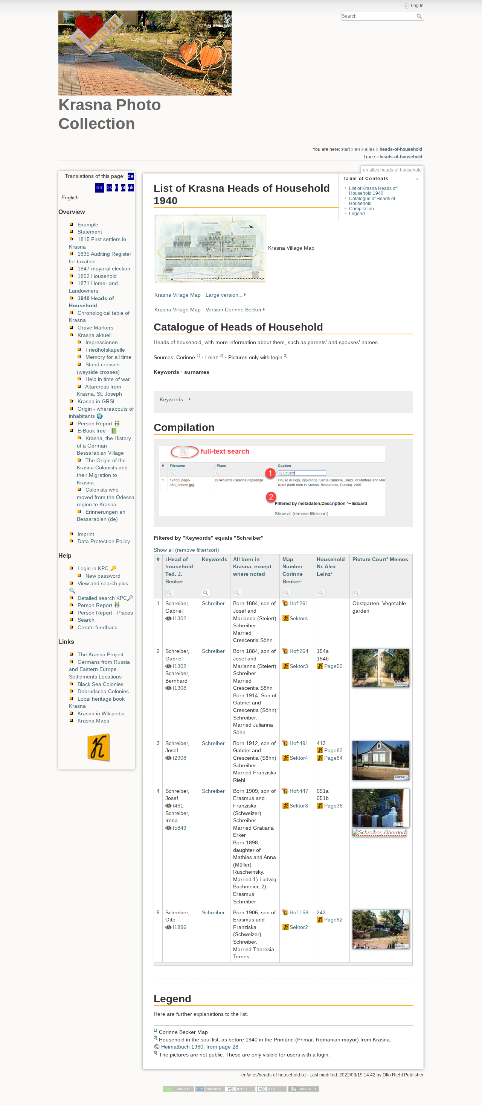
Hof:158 (299, 912)
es (109, 187)
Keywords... (174, 399)
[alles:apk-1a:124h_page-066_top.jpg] (380, 668)
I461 (178, 806)
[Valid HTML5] (241, 1088)
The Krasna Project (101, 654)
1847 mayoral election (104, 269)
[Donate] (178, 1088)
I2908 (179, 758)
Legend (357, 213)
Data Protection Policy (104, 541)
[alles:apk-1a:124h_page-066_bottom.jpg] (380, 807)
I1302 (179, 618)
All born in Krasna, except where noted (252, 566)
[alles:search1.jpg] (272, 480)
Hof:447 (299, 791)
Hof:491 (299, 743)
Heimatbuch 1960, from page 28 (199, 1047)
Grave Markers (95, 328)
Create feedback (97, 627)
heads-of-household (401, 149)
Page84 (333, 758)
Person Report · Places (105, 613)
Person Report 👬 (99, 423)
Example (88, 225)
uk (131, 187)
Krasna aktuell (94, 335)
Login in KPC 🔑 (97, 568)
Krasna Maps (93, 721)
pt (123, 187)
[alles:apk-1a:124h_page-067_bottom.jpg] (380, 929)
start (345, 149)
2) (221, 355)
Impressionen (101, 342)
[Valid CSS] (272, 1088)
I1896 (179, 927)
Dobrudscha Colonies (103, 691)
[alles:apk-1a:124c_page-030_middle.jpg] (379, 832)
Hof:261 (299, 603)
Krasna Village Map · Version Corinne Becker (208, 310)
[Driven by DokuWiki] (303, 1088)
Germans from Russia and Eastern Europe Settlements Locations (99, 669)
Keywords (214, 559)
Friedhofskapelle (105, 350)
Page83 (333, 750)
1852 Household (97, 276)
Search (420, 16)
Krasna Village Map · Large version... (198, 295)
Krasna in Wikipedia (101, 713)
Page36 (333, 806)
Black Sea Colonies (101, 684)
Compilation (361, 208)
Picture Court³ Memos (380, 559)
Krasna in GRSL (97, 401)
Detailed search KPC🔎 (105, 598)
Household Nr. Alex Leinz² (331, 566)
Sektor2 (299, 927)
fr (116, 187)
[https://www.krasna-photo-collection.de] (96, 747)
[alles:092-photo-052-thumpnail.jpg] (210, 248)
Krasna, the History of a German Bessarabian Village (104, 445)
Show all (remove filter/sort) (186, 550)
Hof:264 (299, 651)
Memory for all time (108, 357)
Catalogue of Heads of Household (372, 201)
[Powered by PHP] (210, 1088)
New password (102, 576)
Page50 (333, 666)
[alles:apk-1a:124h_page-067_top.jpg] (380, 760)
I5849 (179, 828)
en (357, 149)
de (131, 176)
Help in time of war (107, 379)
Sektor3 (299, 666)
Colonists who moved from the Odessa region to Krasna (105, 497)
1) (198, 355)
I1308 (179, 688)
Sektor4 (299, 618)
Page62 (333, 920)
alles (370, 149)
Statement (90, 232)
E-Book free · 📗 (97, 431)
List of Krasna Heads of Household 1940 (373, 191)
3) (286, 355)
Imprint (86, 534)
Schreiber (213, 603)
